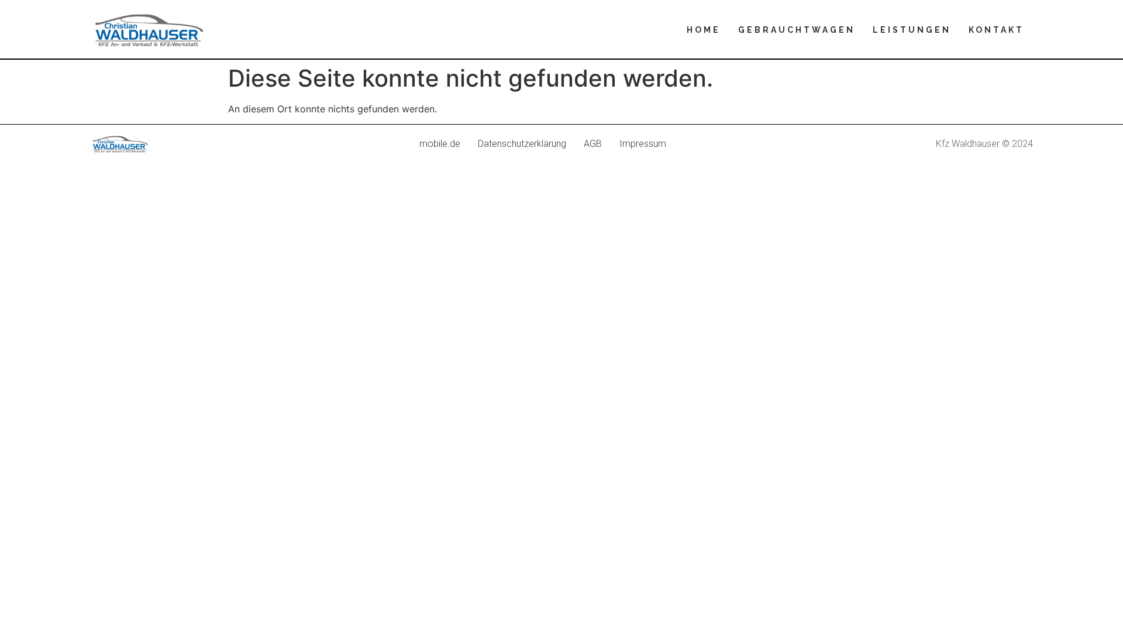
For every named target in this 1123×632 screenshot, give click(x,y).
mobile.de (439, 143)
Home (704, 30)
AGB (593, 143)
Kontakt (996, 30)
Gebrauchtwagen (796, 30)
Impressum (642, 143)
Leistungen (912, 30)
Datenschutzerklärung (522, 143)
